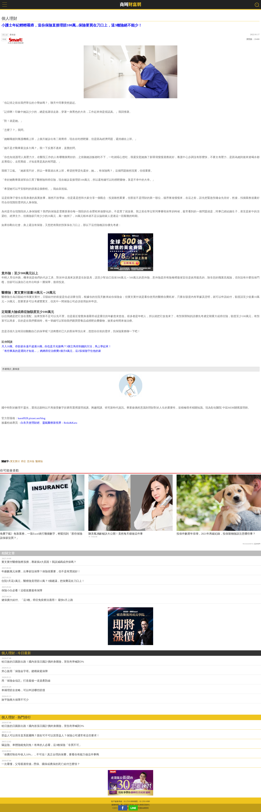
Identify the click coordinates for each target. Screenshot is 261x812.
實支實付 (15, 461)
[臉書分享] (123, 807)
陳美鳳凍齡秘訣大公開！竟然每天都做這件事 (115, 533)
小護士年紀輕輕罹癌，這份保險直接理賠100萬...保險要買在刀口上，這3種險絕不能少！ (72, 25)
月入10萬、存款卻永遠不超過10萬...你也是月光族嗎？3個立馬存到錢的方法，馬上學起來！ (56, 346)
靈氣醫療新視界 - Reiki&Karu (59, 422)
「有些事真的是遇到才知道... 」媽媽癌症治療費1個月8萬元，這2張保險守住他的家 (51, 350)
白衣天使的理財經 (16, 43)
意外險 (30, 461)
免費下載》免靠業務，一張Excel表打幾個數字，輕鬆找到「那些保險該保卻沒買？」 (41, 536)
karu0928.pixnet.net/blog (31, 418)
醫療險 (39, 461)
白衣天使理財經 (30, 422)
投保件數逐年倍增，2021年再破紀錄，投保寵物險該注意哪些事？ (216, 533)
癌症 (23, 461)
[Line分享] (134, 807)
